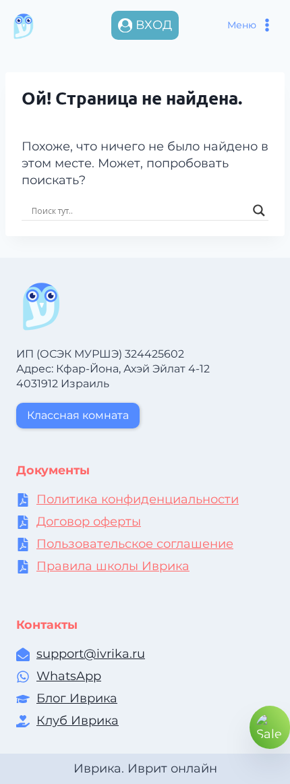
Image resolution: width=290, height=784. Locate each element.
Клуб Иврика (77, 720)
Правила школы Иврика (113, 566)
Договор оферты (88, 521)
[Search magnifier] (259, 210)
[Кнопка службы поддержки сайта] (270, 727)
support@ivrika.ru (90, 653)
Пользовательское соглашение (134, 543)
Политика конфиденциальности (137, 499)
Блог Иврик (73, 698)
